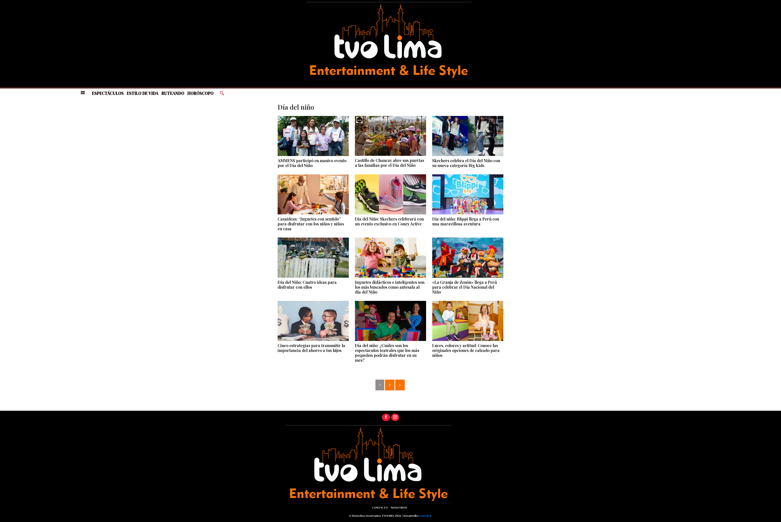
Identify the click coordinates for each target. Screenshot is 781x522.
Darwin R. (425, 516)
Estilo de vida (142, 93)
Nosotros (399, 508)
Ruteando (172, 93)
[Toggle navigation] (82, 93)
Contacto (380, 508)
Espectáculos (108, 93)
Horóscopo (200, 93)
